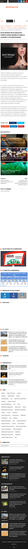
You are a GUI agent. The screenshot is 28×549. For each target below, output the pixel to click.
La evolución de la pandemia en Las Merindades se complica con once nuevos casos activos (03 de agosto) (17, 349)
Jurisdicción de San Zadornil (7, 426)
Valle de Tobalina (12, 401)
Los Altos (14, 423)
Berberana (17, 432)
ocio (11, 398)
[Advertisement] (14, 231)
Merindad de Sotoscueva (7, 409)
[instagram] (24, 1)
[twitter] (21, 1)
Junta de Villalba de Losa (7, 437)
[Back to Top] (14, 547)
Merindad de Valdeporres (7, 407)
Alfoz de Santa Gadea (21, 426)
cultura (4, 136)
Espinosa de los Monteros (20, 398)
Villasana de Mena (5, 423)
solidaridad (23, 415)
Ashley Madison (8, 25)
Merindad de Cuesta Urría (7, 434)
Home (2, 21)
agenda (3, 149)
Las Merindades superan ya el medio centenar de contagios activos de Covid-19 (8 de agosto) (17, 341)
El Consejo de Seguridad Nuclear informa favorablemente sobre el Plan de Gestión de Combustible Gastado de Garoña (17, 382)
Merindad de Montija (6, 420)
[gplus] (26, 1)
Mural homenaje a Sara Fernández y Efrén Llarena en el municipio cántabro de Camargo (17, 495)
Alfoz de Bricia (21, 423)
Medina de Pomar (11, 393)
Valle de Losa (18, 407)
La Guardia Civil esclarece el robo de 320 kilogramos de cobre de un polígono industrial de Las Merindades (17, 504)
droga (3, 163)
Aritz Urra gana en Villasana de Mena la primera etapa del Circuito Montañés (18, 488)
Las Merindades (18, 25)
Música (24, 407)
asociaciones (15, 415)
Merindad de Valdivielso (20, 409)
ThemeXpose (10, 541)
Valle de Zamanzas (5, 415)
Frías (10, 418)
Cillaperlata (17, 434)
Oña (14, 404)
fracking (15, 418)
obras (18, 404)
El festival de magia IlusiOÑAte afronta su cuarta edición (16, 373)
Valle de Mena (21, 27)
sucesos (14, 27)
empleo (3, 412)
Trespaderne (4, 418)
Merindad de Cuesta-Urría (7, 432)
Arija (14, 420)
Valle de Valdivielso (17, 429)
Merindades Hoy (12, 7)
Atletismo (15, 412)
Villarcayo (3, 28)
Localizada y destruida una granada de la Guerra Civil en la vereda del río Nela (17, 367)
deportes (3, 401)
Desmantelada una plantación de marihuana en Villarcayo (11, 171)
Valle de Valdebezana (6, 404)
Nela (16, 437)
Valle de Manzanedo (21, 420)
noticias (9, 27)
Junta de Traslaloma (6, 429)
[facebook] (19, 1)
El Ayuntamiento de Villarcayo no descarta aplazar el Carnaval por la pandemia (13, 157)
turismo (9, 412)
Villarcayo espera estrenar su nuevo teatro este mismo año (13, 143)
